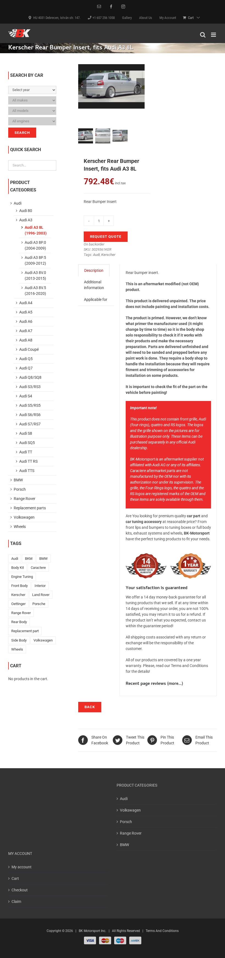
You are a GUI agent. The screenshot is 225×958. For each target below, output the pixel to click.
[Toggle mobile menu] (214, 35)
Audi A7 (25, 331)
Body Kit (17, 568)
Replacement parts (30, 508)
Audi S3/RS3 (30, 387)
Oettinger (18, 604)
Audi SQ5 (27, 442)
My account (22, 867)
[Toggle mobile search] (203, 35)
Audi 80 (25, 210)
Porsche (38, 604)
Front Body (19, 586)
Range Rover (24, 498)
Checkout (20, 890)
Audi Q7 (26, 368)
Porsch (20, 489)
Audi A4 (25, 303)
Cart (15, 878)
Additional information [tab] (94, 285)
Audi (96, 255)
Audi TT (25, 452)
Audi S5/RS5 (30, 405)
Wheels (20, 526)
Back (90, 707)
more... (175, 684)
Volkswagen (24, 517)
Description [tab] (93, 270)
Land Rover (40, 595)
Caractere (38, 568)
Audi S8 (25, 433)
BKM (28, 558)
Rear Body (19, 622)
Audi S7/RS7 (30, 424)
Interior (40, 586)
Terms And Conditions (162, 931)
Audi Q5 (26, 359)
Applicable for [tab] (95, 299)
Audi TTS (26, 470)
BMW (18, 480)
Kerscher (108, 255)
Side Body (19, 640)
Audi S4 (25, 396)
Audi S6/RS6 (30, 414)
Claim (16, 901)
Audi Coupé (29, 349)
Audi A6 (25, 321)
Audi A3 (25, 220)
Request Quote (105, 236)
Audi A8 (25, 340)
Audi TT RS (28, 461)
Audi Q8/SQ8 (30, 377)
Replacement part (25, 631)
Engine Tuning (22, 577)
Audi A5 (25, 312)
